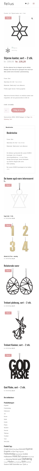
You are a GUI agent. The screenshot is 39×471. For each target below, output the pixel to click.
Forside (6, 13)
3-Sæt (6, 449)
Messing (9, 459)
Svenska (15, 464)
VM (27, 464)
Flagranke (21, 451)
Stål (10, 464)
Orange (5, 462)
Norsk (5, 416)
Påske (5, 425)
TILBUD (6, 436)
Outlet (5, 422)
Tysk (5, 439)
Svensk (6, 430)
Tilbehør (6, 433)
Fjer (13, 451)
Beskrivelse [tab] (9, 127)
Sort (11, 119)
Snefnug (18, 462)
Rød (15, 462)
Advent (11, 449)
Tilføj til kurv (18, 110)
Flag (16, 451)
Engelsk (6, 405)
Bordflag (16, 449)
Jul (9, 13)
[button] (32, 18)
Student (6, 427)
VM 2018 (6, 441)
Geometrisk (18, 454)
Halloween (7, 411)
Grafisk (25, 454)
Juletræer (24, 456)
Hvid (15, 456)
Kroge (32, 456)
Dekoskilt (22, 449)
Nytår (5, 419)
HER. (8, 169)
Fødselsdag (7, 408)
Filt (11, 451)
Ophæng (6, 119)
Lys (5, 459)
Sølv (21, 464)
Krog (29, 456)
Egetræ (29, 449)
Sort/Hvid (28, 462)
